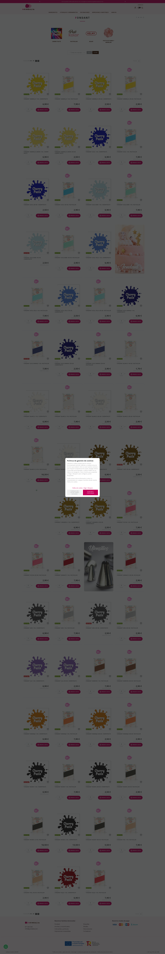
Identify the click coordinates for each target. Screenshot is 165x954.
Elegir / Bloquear (88, 488)
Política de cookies (77, 488)
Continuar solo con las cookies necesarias (74, 492)
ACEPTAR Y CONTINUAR (90, 492)
